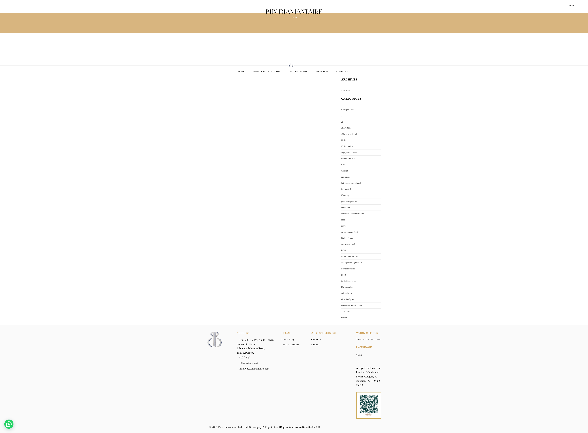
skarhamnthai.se (348, 269)
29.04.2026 (346, 128)
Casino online (347, 146)
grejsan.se (345, 177)
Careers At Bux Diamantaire (368, 339)
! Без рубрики (347, 109)
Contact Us (343, 72)
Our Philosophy (298, 72)
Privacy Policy (287, 339)
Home (241, 72)
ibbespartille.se (347, 189)
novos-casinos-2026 (349, 232)
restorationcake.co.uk (350, 256)
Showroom (322, 72)
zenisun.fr (345, 311)
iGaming (345, 195)
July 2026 (345, 90)
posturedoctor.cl (348, 244)
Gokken (344, 171)
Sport (343, 275)
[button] (8, 424)
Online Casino (347, 238)
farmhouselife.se (348, 158)
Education (315, 344)
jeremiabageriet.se (349, 201)
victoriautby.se (347, 299)
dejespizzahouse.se (349, 152)
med (343, 220)
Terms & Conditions (290, 344)
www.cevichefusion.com (351, 305)
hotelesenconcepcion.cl (351, 183)
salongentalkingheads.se (351, 262)
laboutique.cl (346, 207)
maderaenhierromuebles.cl (352, 214)
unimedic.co (346, 293)
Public (344, 250)
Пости (344, 318)
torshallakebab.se (348, 281)
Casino (344, 140)
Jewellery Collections (267, 72)
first (343, 165)
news (343, 226)
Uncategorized (347, 287)
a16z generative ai (349, 134)
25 (342, 122)
